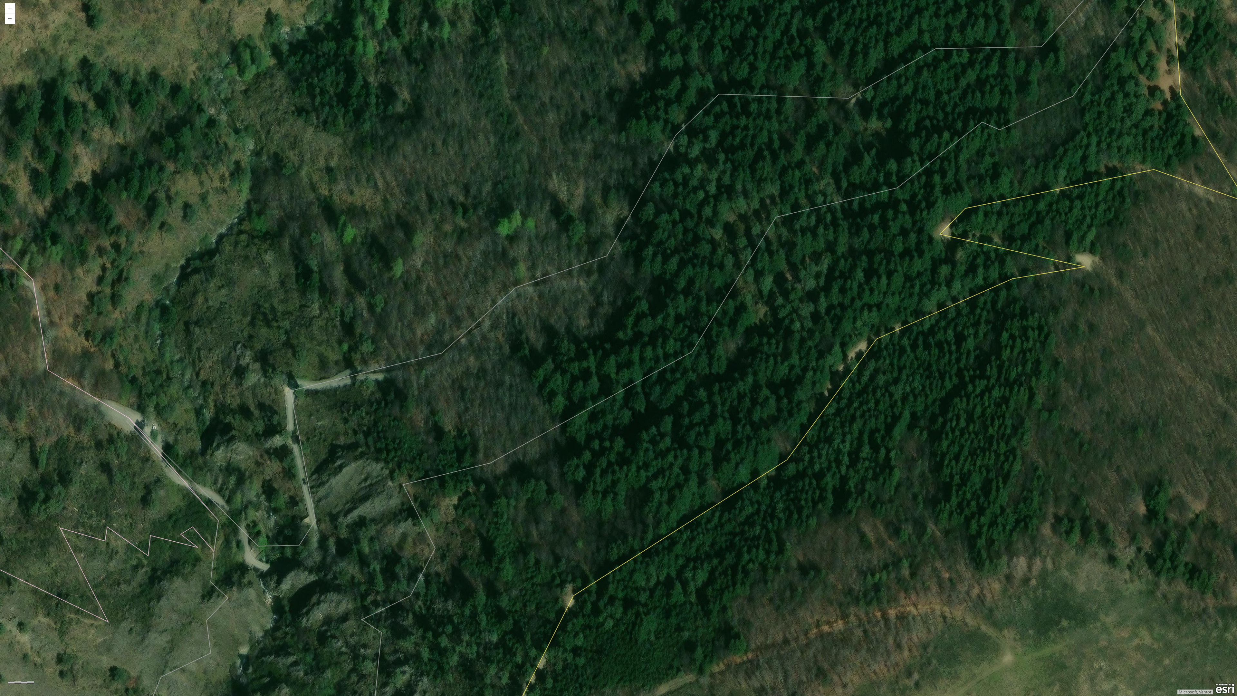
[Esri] (1224, 688)
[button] (10, 8)
